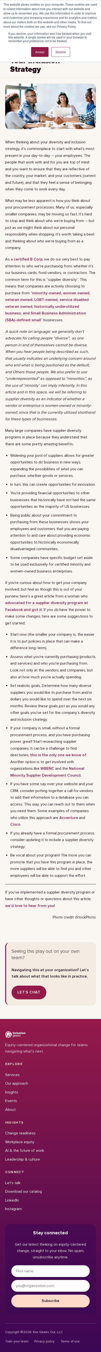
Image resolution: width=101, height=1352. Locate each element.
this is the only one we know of (58, 755)
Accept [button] (39, 52)
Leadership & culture (22, 1159)
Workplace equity (19, 1142)
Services (12, 1074)
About (10, 1109)
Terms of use (70, 1341)
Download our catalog (23, 1191)
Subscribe (50, 1300)
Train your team (16, 1341)
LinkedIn (12, 1200)
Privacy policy (44, 1341)
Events (11, 1100)
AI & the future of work (24, 1150)
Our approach (16, 1083)
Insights (11, 1092)
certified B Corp (28, 259)
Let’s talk (13, 1182)
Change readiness (20, 1133)
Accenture (68, 817)
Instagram (13, 1208)
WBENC (47, 768)
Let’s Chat (28, 992)
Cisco (15, 824)
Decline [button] (61, 52)
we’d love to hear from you (29, 905)
